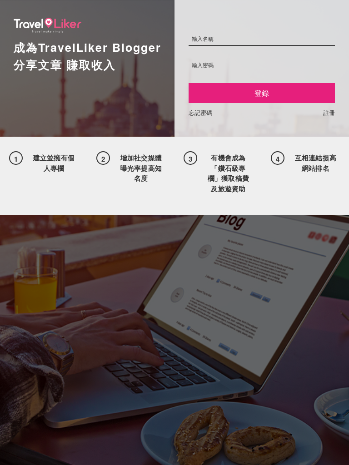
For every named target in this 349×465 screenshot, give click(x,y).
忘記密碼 (200, 112)
